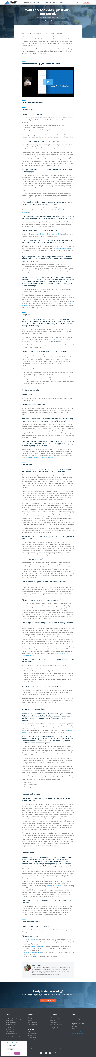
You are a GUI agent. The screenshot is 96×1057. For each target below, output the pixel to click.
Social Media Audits (10, 1024)
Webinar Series (53, 1026)
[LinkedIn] (50, 1052)
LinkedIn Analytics (32, 1039)
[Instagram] (55, 1052)
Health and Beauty (32, 1024)
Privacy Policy (59, 1049)
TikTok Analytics (32, 1031)
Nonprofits (30, 1020)
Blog (51, 1017)
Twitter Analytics (32, 1037)
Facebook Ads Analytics (37, 946)
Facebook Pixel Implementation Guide (47, 234)
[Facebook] (40, 1052)
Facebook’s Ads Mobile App (33, 952)
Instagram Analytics (32, 1033)
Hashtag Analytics (10, 1031)
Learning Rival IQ (54, 1027)
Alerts (7, 1035)
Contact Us (74, 1028)
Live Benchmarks (54, 1022)
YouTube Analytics (32, 1040)
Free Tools (52, 1020)
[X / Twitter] (45, 1052)
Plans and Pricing (76, 1019)
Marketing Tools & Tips (46, 20)
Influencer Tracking (10, 1029)
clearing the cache (58, 339)
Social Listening (9, 1020)
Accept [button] (17, 1053)
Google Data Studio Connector (13, 1036)
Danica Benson (46, 17)
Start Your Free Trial (48, 1000)
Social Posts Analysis (11, 1022)
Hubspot (33, 957)
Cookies (64, 1049)
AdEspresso (31, 940)
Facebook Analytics (32, 1035)
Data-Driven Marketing (33, 20)
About (73, 1017)
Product (8, 1017)
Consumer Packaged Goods (34, 1022)
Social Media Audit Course (56, 1024)
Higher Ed (30, 1019)
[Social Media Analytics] (11, 2)
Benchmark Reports (54, 1019)
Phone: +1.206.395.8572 (77, 1033)
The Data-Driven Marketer (60, 20)
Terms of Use (52, 1049)
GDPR (68, 1049)
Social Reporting (10, 1026)
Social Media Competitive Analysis (14, 1019)
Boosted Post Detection (12, 1027)
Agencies (30, 1017)
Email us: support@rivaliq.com (79, 1031)
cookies (12, 1042)
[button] (48, 82)
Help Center (74, 1026)
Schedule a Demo (76, 1030)
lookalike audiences (62, 248)
